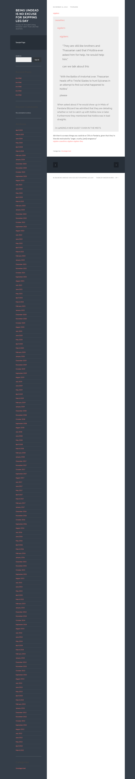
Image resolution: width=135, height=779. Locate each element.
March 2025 (20, 134)
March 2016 (20, 549)
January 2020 (20, 356)
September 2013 (21, 675)
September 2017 (21, 474)
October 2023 (20, 172)
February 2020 (20, 352)
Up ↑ (117, 178)
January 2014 (20, 658)
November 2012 (21, 716)
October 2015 (20, 570)
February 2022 (20, 256)
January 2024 (20, 159)
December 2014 (21, 612)
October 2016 (20, 520)
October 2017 (20, 469)
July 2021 (19, 285)
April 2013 (19, 696)
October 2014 (20, 620)
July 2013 (19, 683)
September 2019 (21, 373)
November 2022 (21, 218)
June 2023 (19, 189)
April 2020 (19, 344)
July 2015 (19, 582)
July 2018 (19, 432)
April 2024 (19, 147)
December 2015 (21, 562)
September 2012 (21, 725)
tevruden (74, 7)
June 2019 (19, 386)
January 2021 (20, 310)
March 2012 (20, 750)
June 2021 (19, 289)
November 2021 (21, 268)
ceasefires (59, 20)
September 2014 (21, 624)
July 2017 (19, 482)
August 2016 (20, 528)
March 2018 (20, 448)
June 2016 (19, 536)
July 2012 (19, 733)
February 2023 (20, 205)
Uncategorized (20, 768)
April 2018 (19, 444)
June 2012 (19, 737)
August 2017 (20, 478)
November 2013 (21, 666)
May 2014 (19, 641)
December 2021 (21, 264)
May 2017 (19, 490)
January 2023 (20, 210)
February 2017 (20, 503)
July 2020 (19, 331)
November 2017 (21, 465)
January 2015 (20, 608)
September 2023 (21, 176)
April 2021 (19, 298)
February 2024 (20, 155)
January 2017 (20, 507)
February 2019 (20, 402)
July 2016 (19, 532)
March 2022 (20, 251)
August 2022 (20, 231)
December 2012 (21, 712)
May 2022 (19, 243)
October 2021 (20, 273)
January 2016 (20, 557)
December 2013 (21, 662)
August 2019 (20, 377)
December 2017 (21, 461)
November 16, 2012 (60, 7)
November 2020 (21, 319)
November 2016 (21, 515)
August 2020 (20, 327)
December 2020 (21, 314)
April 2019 (19, 394)
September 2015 (21, 574)
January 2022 (20, 260)
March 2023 (20, 201)
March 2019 (20, 398)
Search (18, 56)
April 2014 (19, 645)
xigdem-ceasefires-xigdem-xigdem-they (68, 141)
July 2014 (19, 633)
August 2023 (20, 180)
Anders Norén (108, 178)
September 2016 (21, 524)
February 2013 (20, 704)
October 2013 (20, 670)
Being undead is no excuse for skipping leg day (27, 16)
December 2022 (21, 214)
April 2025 (19, 130)
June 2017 (19, 486)
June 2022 (19, 239)
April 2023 (19, 197)
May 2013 (19, 691)
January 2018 (20, 457)
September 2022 (21, 226)
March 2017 (20, 499)
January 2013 (20, 708)
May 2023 (19, 193)
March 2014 (20, 650)
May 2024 (19, 143)
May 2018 (19, 440)
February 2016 (20, 553)
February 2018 (20, 453)
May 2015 (19, 591)
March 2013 (20, 700)
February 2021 (20, 306)
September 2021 (21, 277)
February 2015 (20, 603)
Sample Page (20, 42)
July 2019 (19, 381)
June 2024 (19, 138)
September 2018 (21, 423)
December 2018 (21, 411)
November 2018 (21, 415)
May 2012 (19, 742)
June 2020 (19, 335)
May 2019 (19, 390)
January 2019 (20, 407)
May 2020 (19, 339)
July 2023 (19, 185)
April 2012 (19, 746)
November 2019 (21, 365)
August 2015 (20, 578)
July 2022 (19, 235)
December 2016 (21, 511)
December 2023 (21, 164)
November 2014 (21, 616)
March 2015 (20, 599)
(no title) (18, 78)
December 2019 (21, 360)
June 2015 (19, 587)
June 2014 (19, 637)
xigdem (56, 13)
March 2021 (20, 302)
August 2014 (20, 628)
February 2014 (20, 654)
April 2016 (19, 545)
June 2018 (19, 436)
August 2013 (20, 679)
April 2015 (19, 595)
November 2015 (21, 566)
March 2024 (20, 151)
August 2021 (20, 281)
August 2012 (20, 729)
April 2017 (19, 495)
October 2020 (20, 323)
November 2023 (21, 168)
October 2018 (20, 419)
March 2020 (20, 348)
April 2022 (19, 247)
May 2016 (19, 541)
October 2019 (20, 369)
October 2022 (20, 222)
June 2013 (19, 687)
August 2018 (20, 427)
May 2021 (19, 293)
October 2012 (20, 721)
